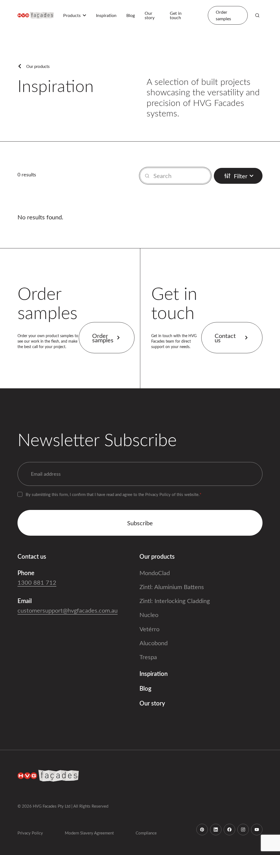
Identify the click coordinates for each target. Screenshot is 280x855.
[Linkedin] (215, 829)
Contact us (225, 337)
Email (25, 600)
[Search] (257, 15)
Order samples (102, 337)
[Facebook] (229, 829)
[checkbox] (20, 494)
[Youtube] (256, 829)
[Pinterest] (202, 829)
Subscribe (140, 523)
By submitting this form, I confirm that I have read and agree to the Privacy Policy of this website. (113, 494)
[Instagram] (243, 829)
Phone (26, 573)
